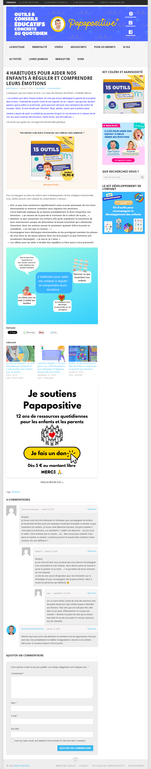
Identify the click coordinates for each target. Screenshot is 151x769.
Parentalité (39, 47)
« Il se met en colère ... (29, 2)
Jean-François (12, 88)
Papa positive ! (22, 766)
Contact (83, 766)
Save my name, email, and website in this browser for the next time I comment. (50, 741)
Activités (15, 59)
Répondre (92, 509)
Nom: (14, 702)
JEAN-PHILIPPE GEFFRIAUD (32, 629)
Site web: (15, 729)
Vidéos (59, 47)
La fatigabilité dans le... (56, 2)
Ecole (126, 47)
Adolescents (79, 47)
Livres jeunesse (38, 59)
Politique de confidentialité (108, 766)
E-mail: (14, 715)
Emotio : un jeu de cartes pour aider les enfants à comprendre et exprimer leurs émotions (82, 366)
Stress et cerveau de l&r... (112, 2)
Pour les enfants (104, 47)
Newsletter (62, 59)
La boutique (16, 47)
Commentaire (17, 673)
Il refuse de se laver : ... (84, 2)
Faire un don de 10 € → (52, 482)
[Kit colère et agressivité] (123, 116)
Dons (81, 59)
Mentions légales (65, 766)
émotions (16, 492)
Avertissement (136, 766)
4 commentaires (54, 88)
